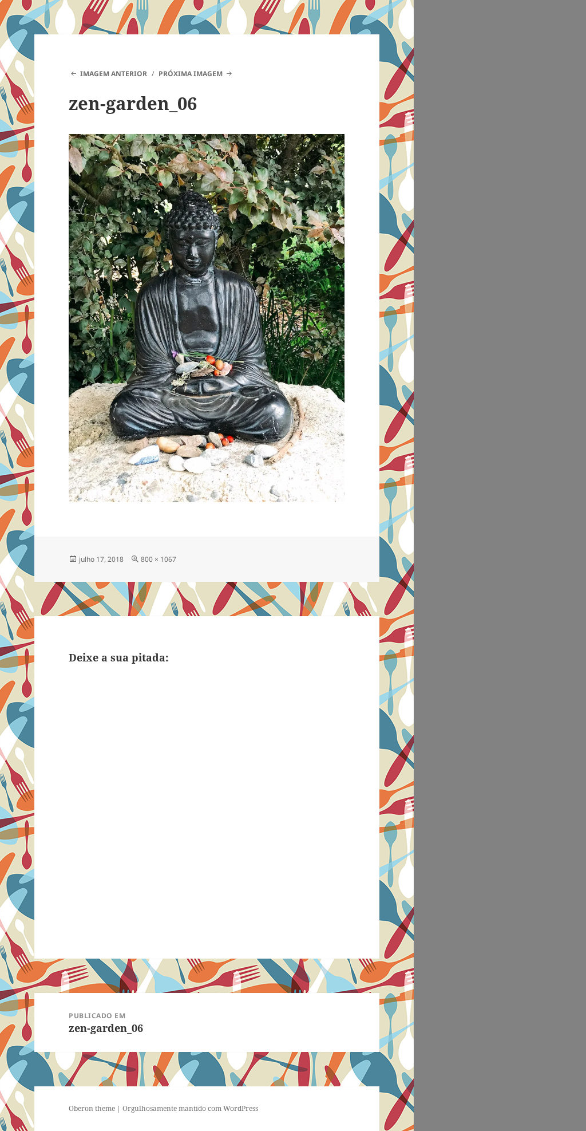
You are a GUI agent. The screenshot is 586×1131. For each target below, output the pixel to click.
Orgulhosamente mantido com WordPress (190, 1108)
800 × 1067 (158, 559)
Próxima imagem (191, 73)
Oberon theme (92, 1108)
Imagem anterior (113, 73)
